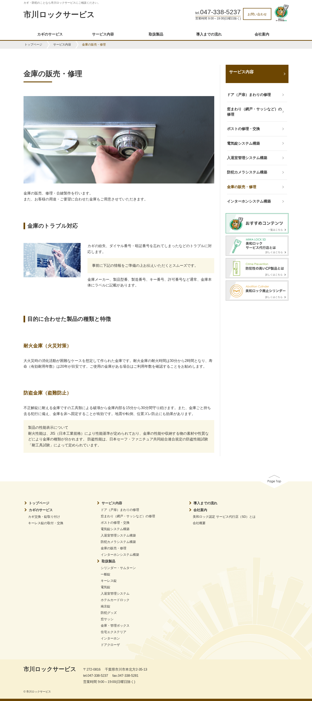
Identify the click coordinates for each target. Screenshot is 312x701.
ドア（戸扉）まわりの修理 (120, 510)
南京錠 (105, 606)
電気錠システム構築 (115, 529)
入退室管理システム (115, 593)
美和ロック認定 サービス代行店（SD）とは (224, 516)
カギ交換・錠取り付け (44, 516)
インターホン (110, 638)
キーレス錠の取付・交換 (45, 523)
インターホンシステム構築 (120, 554)
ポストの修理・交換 (115, 522)
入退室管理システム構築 (118, 535)
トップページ (33, 44)
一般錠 (105, 574)
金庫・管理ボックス (115, 625)
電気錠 (105, 587)
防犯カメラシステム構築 (118, 542)
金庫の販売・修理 (113, 548)
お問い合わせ (257, 14)
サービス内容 (103, 34)
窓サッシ (107, 619)
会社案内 (262, 34)
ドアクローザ (110, 645)
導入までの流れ (209, 34)
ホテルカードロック (115, 600)
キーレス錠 (109, 580)
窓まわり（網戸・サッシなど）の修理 (128, 516)
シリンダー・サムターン (118, 568)
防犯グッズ (109, 613)
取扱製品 (156, 34)
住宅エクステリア (113, 632)
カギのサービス (50, 34)
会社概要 (199, 523)
